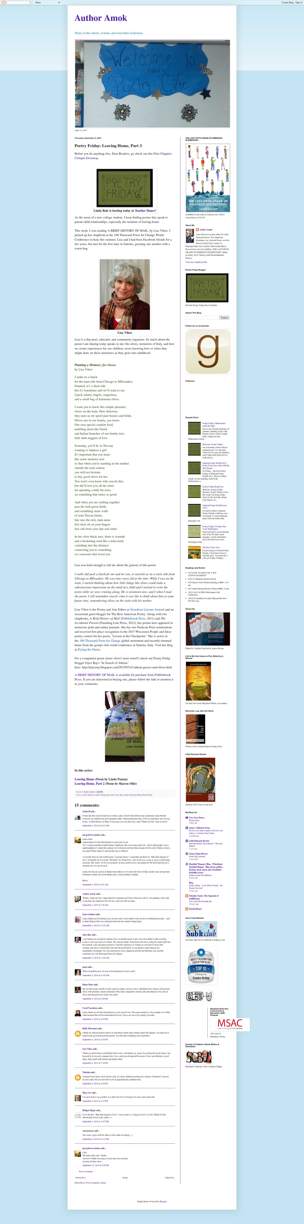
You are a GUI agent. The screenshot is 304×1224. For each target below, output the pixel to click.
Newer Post (80, 1177)
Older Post (169, 1177)
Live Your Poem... (197, 817)
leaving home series (107, 795)
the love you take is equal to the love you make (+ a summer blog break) (206, 831)
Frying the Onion (89, 649)
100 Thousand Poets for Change (100, 640)
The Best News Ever (211, 547)
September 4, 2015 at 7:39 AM (95, 904)
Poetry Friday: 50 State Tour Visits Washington (214, 527)
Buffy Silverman (90, 1028)
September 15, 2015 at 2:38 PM (96, 1165)
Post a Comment (86, 1171)
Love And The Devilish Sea (200, 901)
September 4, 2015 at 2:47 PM (95, 1039)
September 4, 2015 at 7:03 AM (95, 884)
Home (125, 1177)
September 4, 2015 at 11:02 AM (96, 925)
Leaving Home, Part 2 (89, 783)
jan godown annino (91, 834)
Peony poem (194, 820)
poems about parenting (132, 795)
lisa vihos (119, 795)
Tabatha (86, 1072)
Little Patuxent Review (199, 840)
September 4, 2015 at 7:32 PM (95, 1062)
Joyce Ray (87, 934)
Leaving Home (84, 779)
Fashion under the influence (200, 875)
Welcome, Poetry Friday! (212, 444)
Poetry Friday (147, 795)
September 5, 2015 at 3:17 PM (95, 1100)
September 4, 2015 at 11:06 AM (96, 957)
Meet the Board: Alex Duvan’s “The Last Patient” (205, 844)
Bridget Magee (89, 1110)
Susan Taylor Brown (198, 853)
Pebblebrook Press (133, 618)
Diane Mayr (88, 984)
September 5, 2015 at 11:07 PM (96, 1121)
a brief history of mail (90, 795)
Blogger (163, 1201)
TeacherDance (195, 908)
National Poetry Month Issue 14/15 (214, 506)
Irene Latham (89, 914)
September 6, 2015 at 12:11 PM (96, 1139)
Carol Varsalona (90, 1007)
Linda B (86, 811)
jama (85, 966)
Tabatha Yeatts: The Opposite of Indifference (203, 897)
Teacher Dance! (145, 210)
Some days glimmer (197, 856)
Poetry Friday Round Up (212, 486)
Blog (191, 882)
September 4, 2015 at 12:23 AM (96, 825)
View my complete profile (196, 262)
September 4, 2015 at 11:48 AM (96, 975)
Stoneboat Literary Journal (147, 609)
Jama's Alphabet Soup (199, 827)
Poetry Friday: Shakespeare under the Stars (213, 424)
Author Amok (101, 17)
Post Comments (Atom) (96, 1182)
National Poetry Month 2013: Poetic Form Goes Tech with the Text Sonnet (215, 465)
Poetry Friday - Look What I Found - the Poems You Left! (206, 886)
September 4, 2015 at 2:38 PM (95, 1019)
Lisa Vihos (87, 1048)
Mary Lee (87, 1092)
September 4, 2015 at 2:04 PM (95, 998)
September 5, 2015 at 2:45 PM (95, 1083)
